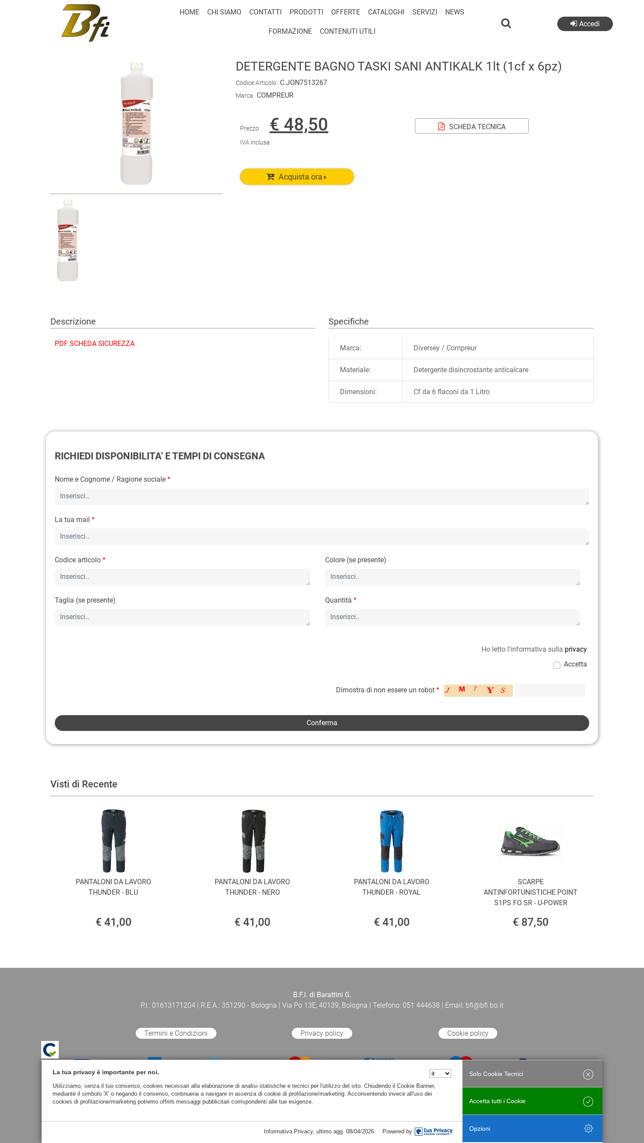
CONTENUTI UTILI (347, 31)
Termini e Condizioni (176, 1033)
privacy (576, 649)
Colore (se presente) (355, 560)
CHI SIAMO (224, 12)
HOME (189, 12)
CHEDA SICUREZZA (94, 343)
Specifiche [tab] (349, 321)
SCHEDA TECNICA (477, 127)
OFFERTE (345, 12)
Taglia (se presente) (85, 600)
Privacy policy (322, 1033)
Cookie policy (467, 1033)
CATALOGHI (386, 12)
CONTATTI (265, 12)
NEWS (454, 12)
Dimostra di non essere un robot (387, 690)
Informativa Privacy (288, 1131)
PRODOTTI (306, 12)
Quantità (341, 600)
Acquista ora (300, 176)
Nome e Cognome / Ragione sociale (112, 479)
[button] (136, 188)
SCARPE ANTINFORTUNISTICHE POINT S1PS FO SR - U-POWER (530, 892)
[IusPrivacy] (433, 1131)
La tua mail (75, 519)
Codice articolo (80, 560)
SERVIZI (424, 12)
